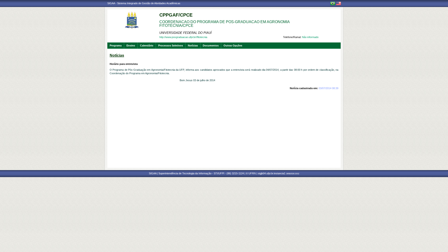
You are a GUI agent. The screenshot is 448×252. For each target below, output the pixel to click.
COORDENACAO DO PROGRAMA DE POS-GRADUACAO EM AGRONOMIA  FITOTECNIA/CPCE (224, 24)
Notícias (193, 45)
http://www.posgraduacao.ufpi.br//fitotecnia (183, 37)
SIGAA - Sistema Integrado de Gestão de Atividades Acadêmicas (143, 3)
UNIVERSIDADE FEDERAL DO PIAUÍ (185, 33)
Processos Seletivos (170, 45)
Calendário (146, 45)
